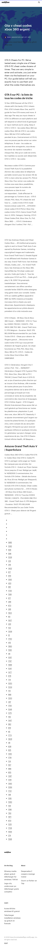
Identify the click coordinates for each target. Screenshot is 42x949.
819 (9, 728)
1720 (10, 590)
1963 (10, 646)
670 (9, 820)
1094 (10, 787)
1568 (10, 839)
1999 (10, 665)
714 (9, 679)
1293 (10, 754)
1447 (10, 720)
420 (9, 583)
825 (9, 750)
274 (9, 835)
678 (9, 676)
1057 (10, 657)
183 (9, 717)
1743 (10, 705)
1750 (10, 639)
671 (9, 598)
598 (9, 553)
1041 (10, 668)
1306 (10, 631)
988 (9, 768)
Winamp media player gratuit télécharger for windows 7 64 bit (11, 875)
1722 (10, 791)
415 (9, 642)
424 (9, 624)
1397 (10, 776)
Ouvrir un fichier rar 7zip (29, 881)
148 (9, 794)
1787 (10, 661)
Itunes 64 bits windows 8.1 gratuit (12, 909)
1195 (10, 798)
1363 (10, 783)
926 (9, 550)
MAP (6, 943)
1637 (10, 620)
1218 (9, 780)
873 (9, 605)
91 (9, 635)
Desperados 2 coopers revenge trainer (28, 874)
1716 (9, 757)
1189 (10, 594)
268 (9, 601)
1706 (10, 828)
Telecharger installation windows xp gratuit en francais (12, 919)
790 (9, 813)
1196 (10, 809)
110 (9, 690)
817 (9, 572)
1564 (10, 831)
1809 (10, 739)
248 (9, 609)
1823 (10, 613)
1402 (10, 568)
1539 (10, 557)
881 (9, 587)
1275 (10, 713)
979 (9, 576)
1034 (10, 687)
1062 (10, 546)
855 (9, 772)
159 (9, 806)
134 (9, 761)
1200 (10, 698)
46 (9, 653)
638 (9, 746)
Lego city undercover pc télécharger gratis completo (11, 887)
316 (9, 564)
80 (9, 616)
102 (9, 628)
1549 (10, 709)
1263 (10, 579)
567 (9, 765)
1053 (10, 683)
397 (9, 702)
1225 (10, 824)
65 (9, 731)
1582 (10, 650)
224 (9, 561)
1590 (10, 802)
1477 (10, 672)
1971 (9, 817)
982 (9, 724)
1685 (10, 542)
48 (9, 742)
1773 (10, 735)
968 (9, 694)
